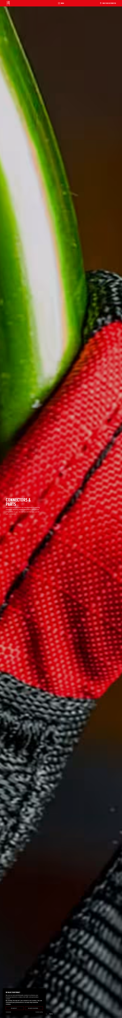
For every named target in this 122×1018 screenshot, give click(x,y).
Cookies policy (39, 1012)
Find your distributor (109, 3)
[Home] (8, 3)
